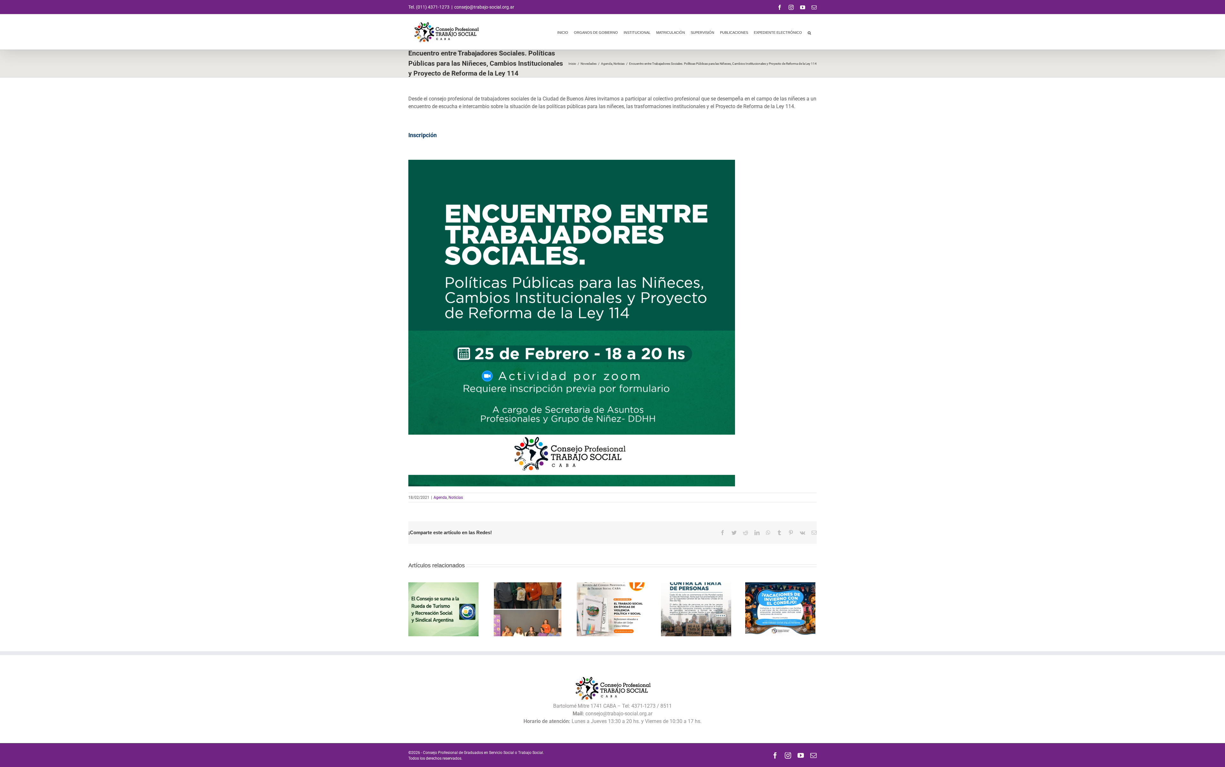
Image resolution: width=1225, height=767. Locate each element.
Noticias (456, 497)
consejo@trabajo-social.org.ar (484, 7)
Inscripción (422, 135)
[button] (809, 31)
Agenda (440, 497)
